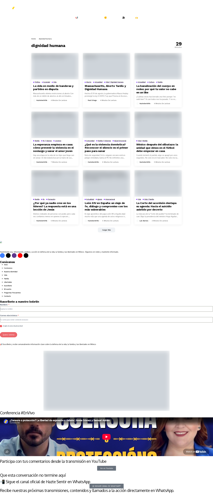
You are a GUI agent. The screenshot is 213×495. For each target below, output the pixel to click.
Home (33, 39)
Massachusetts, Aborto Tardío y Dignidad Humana (105, 87)
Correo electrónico (9, 315)
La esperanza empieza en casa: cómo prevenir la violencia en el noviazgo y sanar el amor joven (53, 148)
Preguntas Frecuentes (12, 293)
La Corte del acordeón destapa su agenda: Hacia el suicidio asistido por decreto (156, 206)
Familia (6, 279)
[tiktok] (26, 255)
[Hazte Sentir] (7, 6)
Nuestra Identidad (10, 272)
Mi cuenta (7, 289)
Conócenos (8, 268)
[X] (8, 255)
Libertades (8, 282)
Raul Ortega (92, 100)
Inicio (6, 265)
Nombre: (4, 304)
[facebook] (2, 255)
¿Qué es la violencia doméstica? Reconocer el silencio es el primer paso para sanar (106, 148)
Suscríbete (8, 286)
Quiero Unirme (8, 335)
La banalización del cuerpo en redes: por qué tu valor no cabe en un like (156, 89)
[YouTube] (20, 255)
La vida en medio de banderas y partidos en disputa (53, 87)
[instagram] (14, 255)
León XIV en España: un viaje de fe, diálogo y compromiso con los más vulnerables (106, 206)
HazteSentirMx (41, 100)
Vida (5, 275)
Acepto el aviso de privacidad (12, 326)
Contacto (7, 296)
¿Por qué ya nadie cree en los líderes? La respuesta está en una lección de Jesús (54, 206)
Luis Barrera (143, 221)
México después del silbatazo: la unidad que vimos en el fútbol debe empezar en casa (157, 148)
